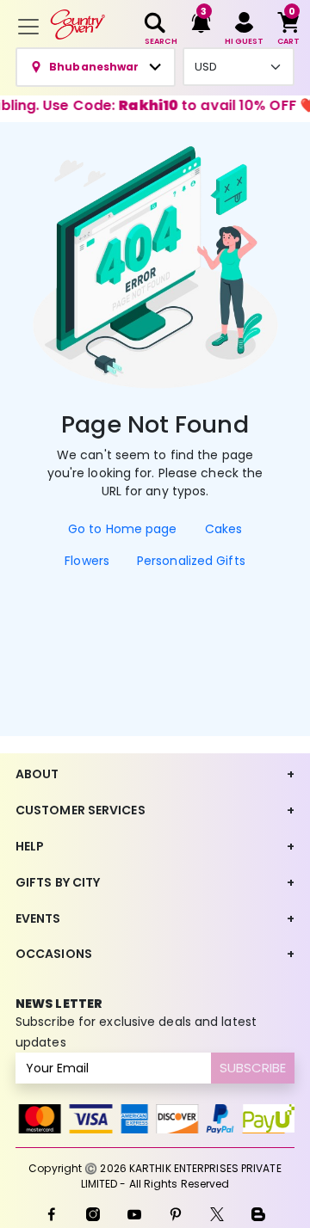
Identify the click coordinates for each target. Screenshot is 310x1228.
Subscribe (253, 1068)
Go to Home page (122, 528)
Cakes (224, 528)
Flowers (87, 560)
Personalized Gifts (191, 560)
